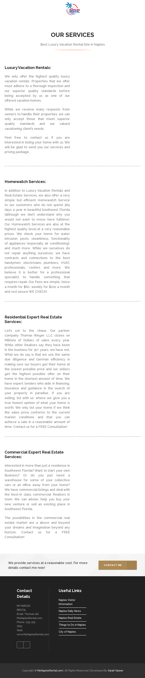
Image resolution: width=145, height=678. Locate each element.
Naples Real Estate (70, 617)
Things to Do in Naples (72, 624)
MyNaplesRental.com (50, 670)
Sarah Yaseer (115, 670)
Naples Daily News (70, 611)
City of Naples (67, 631)
